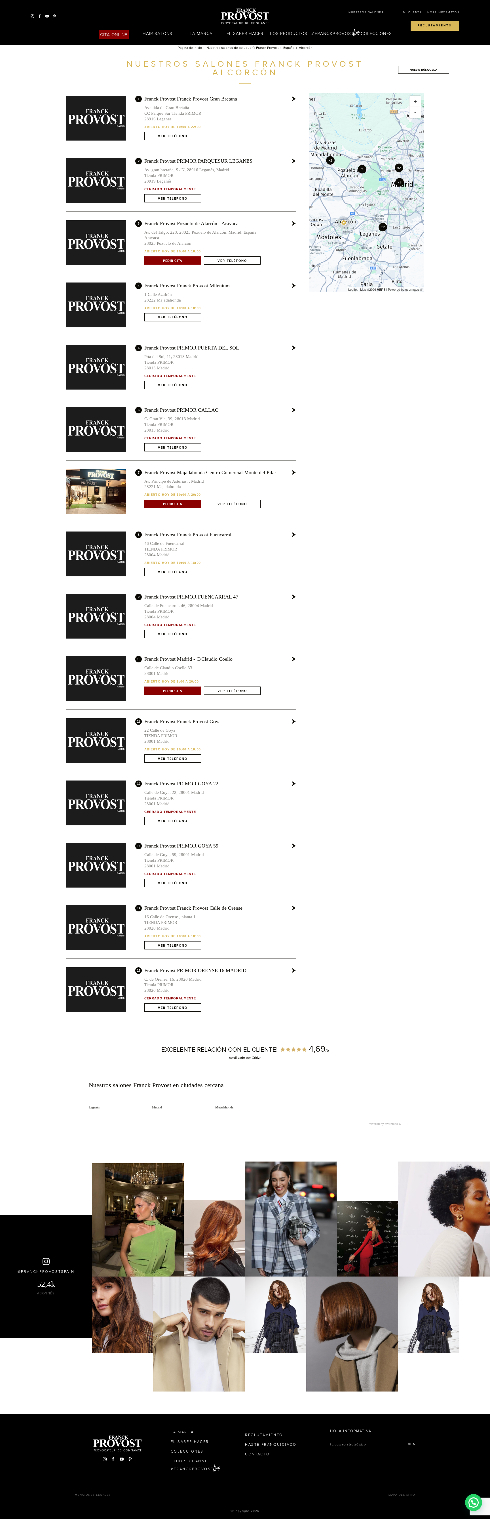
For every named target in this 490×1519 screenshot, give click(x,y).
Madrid (157, 1107)
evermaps (412, 289)
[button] (473, 1502)
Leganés (94, 1107)
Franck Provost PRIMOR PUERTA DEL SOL (191, 348)
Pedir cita (173, 260)
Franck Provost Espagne (245, 16)
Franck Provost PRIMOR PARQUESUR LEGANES (198, 161)
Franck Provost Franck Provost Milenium (187, 285)
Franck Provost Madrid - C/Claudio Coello (188, 659)
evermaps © (393, 1123)
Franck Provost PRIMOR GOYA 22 (181, 783)
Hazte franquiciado (271, 1444)
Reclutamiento (435, 25)
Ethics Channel (190, 1461)
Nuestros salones (366, 12)
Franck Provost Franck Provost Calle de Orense (193, 908)
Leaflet (353, 289)
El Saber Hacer (245, 33)
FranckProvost (334, 33)
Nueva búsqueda (424, 69)
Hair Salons (157, 33)
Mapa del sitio (401, 1495)
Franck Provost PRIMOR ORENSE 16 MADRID (195, 970)
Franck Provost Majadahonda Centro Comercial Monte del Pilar (210, 472)
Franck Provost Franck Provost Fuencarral (187, 534)
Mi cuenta (412, 12)
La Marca (201, 33)
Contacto (257, 1454)
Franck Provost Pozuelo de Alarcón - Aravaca (191, 223)
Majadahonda (224, 1107)
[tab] (245, 1089)
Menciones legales (93, 1495)
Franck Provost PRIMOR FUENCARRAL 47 (191, 597)
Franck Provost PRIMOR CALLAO (181, 410)
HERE (381, 289)
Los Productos (288, 33)
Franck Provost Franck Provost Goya (182, 721)
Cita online (113, 34)
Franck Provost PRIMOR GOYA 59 (181, 846)
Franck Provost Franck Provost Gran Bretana (190, 99)
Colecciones (376, 33)
